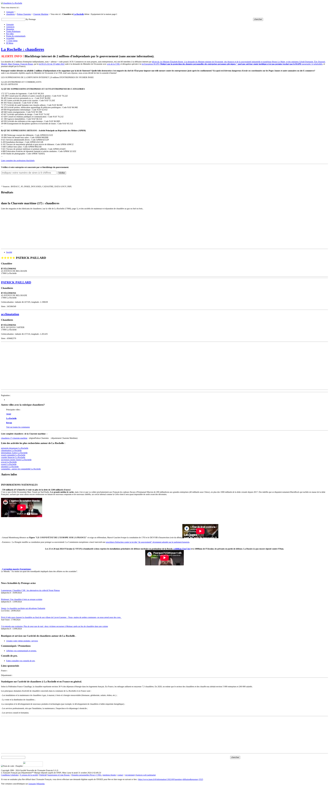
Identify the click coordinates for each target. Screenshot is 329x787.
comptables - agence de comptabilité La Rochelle (21, 469)
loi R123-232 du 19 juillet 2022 (52, 64)
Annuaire (10, 12)
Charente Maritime (40, 14)
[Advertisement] (78, 230)
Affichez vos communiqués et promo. (21, 651)
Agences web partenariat (146, 775)
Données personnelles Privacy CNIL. (86, 775)
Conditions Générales (10, 775)
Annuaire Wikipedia (36, 784)
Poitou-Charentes (24, 14)
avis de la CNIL (113, 64)
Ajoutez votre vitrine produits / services (22, 641)
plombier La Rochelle (10, 467)
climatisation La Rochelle (11, 450)
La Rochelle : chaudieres (22, 49)
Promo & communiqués (15, 36)
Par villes (10, 34)
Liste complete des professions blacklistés (18, 160)
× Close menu (11, 41)
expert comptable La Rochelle (13, 455)
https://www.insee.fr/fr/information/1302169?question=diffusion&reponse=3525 (170, 779)
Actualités (10, 38)
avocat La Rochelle (9, 462)
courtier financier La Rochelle (13, 457)
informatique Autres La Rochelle (14, 453)
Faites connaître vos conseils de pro (20, 661)
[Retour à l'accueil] (11, 3)
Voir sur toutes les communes (18, 427)
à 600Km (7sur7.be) (182, 549)
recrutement (130, 775)
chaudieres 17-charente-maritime (14, 438)
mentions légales (109, 775)
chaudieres (10, 14)
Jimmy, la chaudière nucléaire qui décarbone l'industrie (23, 608)
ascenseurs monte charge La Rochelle (16, 460)
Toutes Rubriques (13, 31)
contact (120, 775)
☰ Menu (9, 43)
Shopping (10, 29)
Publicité (42, 775)
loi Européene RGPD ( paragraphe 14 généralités (232, 64)
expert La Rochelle (8, 464)
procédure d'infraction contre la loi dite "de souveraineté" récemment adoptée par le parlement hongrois (147, 542)
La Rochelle (79, 14)
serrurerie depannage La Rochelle (14, 448)
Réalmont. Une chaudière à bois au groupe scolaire (21, 599)
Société (9, 252)
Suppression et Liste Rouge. (58, 775)
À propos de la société (29, 775)
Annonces (10, 27)
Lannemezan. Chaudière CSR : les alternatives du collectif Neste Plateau (30, 590)
